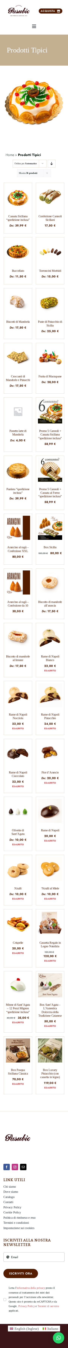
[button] (58, 1337)
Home (10, 154)
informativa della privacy (31, 1288)
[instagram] (15, 1167)
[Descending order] (51, 163)
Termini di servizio (48, 1306)
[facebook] (6, 1167)
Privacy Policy (26, 1306)
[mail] (23, 1167)
